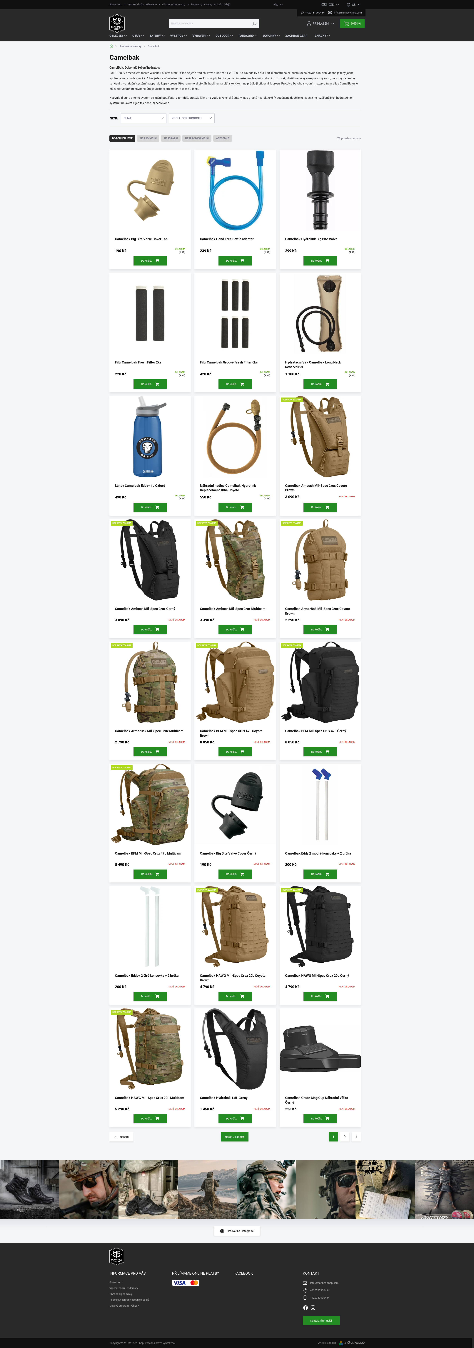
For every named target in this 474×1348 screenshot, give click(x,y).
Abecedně (222, 138)
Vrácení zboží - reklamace (142, 4)
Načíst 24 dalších (235, 1136)
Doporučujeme (122, 138)
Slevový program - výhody (124, 1305)
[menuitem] (118, 35)
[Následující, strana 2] (344, 1136)
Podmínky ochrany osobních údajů (210, 4)
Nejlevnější (148, 138)
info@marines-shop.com (324, 1282)
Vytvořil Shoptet (327, 1342)
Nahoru (124, 1136)
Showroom (115, 4)
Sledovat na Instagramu (240, 1230)
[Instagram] (313, 1307)
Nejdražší (171, 138)
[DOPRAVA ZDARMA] (320, 439)
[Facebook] (305, 1307)
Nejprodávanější (197, 138)
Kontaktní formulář (321, 1320)
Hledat (254, 23)
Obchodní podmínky (173, 4)
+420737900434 (319, 1290)
